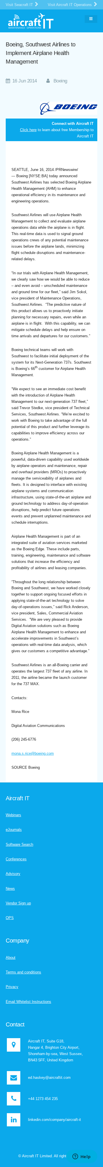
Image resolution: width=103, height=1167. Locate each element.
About (10, 957)
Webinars (13, 815)
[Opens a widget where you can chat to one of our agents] (81, 1157)
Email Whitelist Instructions (28, 1002)
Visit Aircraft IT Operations (70, 5)
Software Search (19, 844)
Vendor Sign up (18, 903)
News (10, 888)
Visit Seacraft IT (20, 5)
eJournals (14, 829)
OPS (10, 918)
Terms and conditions (23, 972)
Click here (28, 130)
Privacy (12, 987)
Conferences (16, 859)
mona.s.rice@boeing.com (32, 753)
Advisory (13, 874)
